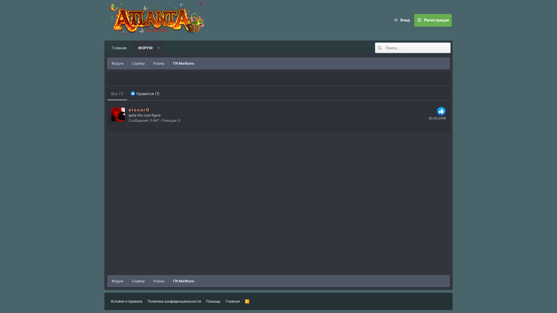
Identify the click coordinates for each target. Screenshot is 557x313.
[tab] (145, 94)
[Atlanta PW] (194, 20)
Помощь (213, 301)
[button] (159, 48)
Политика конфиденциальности (174, 301)
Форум (145, 48)
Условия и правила (126, 301)
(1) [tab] (117, 93)
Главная (119, 48)
